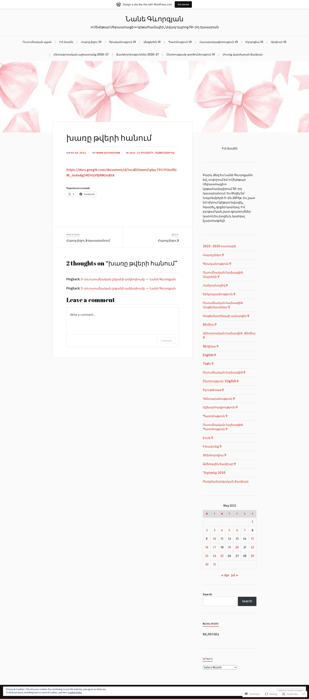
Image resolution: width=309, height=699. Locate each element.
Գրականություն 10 (122, 42)
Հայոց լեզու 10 (91, 42)
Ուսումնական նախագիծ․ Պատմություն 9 (223, 427)
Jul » (235, 575)
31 (214, 564)
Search (207, 594)
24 (214, 556)
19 (229, 547)
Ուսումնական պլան (37, 42)
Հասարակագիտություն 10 (218, 42)
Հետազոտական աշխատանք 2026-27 (81, 54)
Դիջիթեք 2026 (214, 473)
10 (214, 538)
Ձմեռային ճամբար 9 (219, 464)
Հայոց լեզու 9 (213, 255)
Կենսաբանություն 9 (219, 399)
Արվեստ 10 (278, 42)
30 (207, 564)
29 (252, 556)
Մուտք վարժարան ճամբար (243, 54)
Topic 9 (208, 364)
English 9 (209, 355)
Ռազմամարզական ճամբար (226, 481)
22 (252, 547)
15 (252, 538)
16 (206, 547)
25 (222, 556)
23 (206, 556)
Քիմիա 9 (210, 324)
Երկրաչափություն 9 (219, 294)
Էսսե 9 (208, 438)
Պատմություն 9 (215, 416)
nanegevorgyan (108, 152)
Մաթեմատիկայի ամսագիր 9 (226, 316)
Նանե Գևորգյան (154, 18)
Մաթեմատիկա (165, 152)
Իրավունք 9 (212, 446)
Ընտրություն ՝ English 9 (221, 381)
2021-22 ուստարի (141, 152)
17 (214, 547)
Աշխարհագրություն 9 (220, 407)
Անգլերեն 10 (152, 42)
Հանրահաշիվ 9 (215, 285)
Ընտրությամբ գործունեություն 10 (190, 54)
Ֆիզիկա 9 (211, 346)
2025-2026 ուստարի (219, 246)
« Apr (225, 575)
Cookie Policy (75, 692)
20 (237, 547)
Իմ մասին (66, 42)
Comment (166, 340)
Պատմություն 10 (180, 42)
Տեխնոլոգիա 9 (214, 455)
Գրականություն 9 (217, 264)
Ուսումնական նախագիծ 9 (224, 372)
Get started (183, 4)
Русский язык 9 (213, 390)
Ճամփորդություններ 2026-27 (137, 54)
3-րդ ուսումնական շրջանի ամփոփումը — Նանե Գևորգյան (128, 279)
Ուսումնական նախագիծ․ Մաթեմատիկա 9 (223, 305)
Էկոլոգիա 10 (254, 42)
